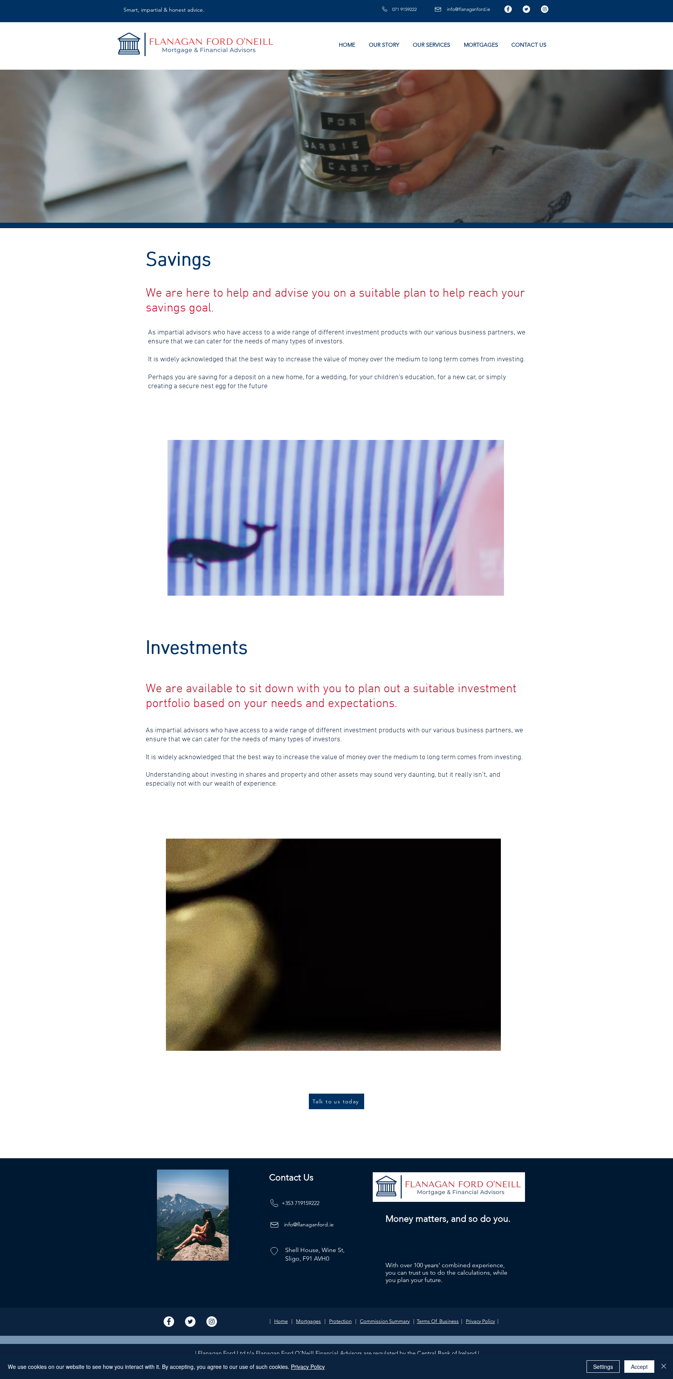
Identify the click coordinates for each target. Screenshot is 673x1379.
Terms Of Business (438, 1321)
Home (281, 1321)
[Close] (663, 1366)
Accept (639, 1366)
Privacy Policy (480, 1321)
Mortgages (308, 1321)
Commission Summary (385, 1321)
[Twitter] (526, 9)
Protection (340, 1321)
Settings (603, 1366)
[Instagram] (544, 9)
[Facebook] (508, 9)
